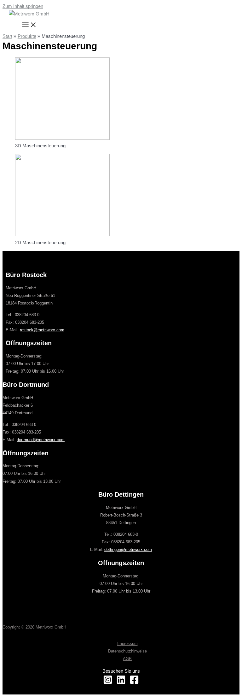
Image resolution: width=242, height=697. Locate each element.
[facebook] (134, 682)
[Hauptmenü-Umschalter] (29, 25)
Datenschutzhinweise (127, 651)
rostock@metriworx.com (42, 330)
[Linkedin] (121, 682)
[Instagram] (107, 682)
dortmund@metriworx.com (41, 439)
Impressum (127, 643)
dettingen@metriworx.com (128, 549)
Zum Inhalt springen (23, 6)
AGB (127, 658)
